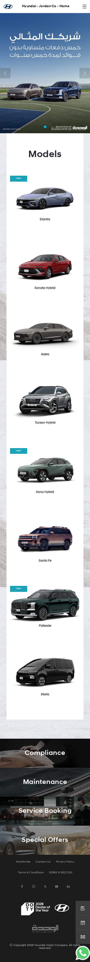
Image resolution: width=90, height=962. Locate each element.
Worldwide (23, 861)
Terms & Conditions (31, 872)
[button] (5, 73)
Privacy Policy (65, 861)
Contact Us (43, 861)
